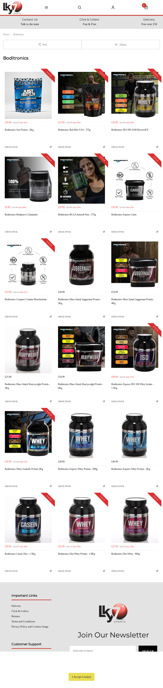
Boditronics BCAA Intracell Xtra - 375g (77, 214)
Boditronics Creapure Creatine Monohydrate (26, 299)
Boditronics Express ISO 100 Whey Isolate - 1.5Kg (132, 386)
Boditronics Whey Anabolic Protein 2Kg (24, 469)
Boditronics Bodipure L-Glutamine (21, 214)
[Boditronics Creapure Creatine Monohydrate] (28, 264)
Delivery (16, 605)
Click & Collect (20, 611)
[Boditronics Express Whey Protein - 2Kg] (134, 434)
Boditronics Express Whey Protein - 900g (77, 469)
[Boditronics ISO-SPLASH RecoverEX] (134, 95)
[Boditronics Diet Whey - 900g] (134, 519)
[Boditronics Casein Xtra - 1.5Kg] (28, 519)
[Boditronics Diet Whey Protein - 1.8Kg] (81, 519)
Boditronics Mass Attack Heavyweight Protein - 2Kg (27, 386)
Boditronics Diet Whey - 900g (125, 553)
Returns (16, 616)
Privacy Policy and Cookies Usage (30, 626)
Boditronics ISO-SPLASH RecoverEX (129, 129)
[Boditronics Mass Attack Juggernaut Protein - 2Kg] (81, 264)
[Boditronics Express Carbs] (134, 180)
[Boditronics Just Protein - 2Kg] (28, 95)
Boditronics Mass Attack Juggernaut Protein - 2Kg (79, 301)
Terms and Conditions (23, 621)
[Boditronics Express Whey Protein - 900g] (81, 434)
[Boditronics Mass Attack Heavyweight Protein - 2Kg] (28, 349)
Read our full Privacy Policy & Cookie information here (81, 667)
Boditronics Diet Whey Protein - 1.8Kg (76, 553)
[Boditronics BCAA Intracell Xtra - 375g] (81, 180)
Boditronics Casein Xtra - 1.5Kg (20, 553)
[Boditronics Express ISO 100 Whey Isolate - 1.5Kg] (134, 349)
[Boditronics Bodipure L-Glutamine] (28, 180)
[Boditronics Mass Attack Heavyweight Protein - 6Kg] (81, 349)
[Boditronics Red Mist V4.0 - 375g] (81, 95)
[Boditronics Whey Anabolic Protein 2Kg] (28, 434)
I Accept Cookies (81, 676)
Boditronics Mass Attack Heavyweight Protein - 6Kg (80, 386)
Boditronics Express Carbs (124, 214)
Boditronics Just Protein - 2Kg (19, 129)
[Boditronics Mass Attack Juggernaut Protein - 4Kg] (134, 264)
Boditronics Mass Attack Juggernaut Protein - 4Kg (132, 301)
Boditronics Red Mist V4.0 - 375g (74, 129)
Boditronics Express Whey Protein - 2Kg (130, 469)
